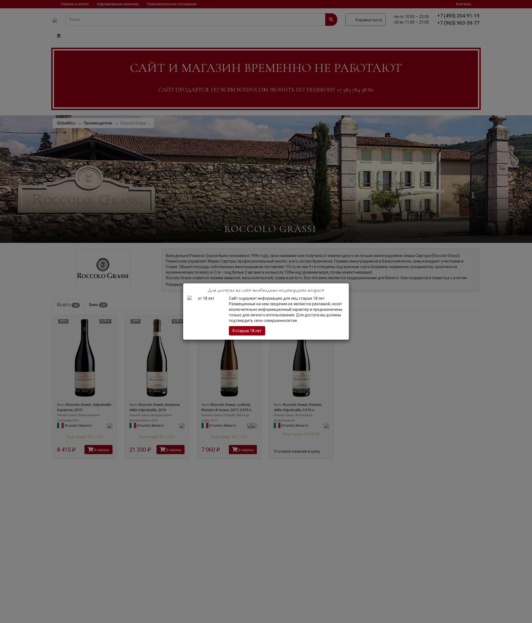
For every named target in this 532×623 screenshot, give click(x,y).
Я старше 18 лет (247, 331)
